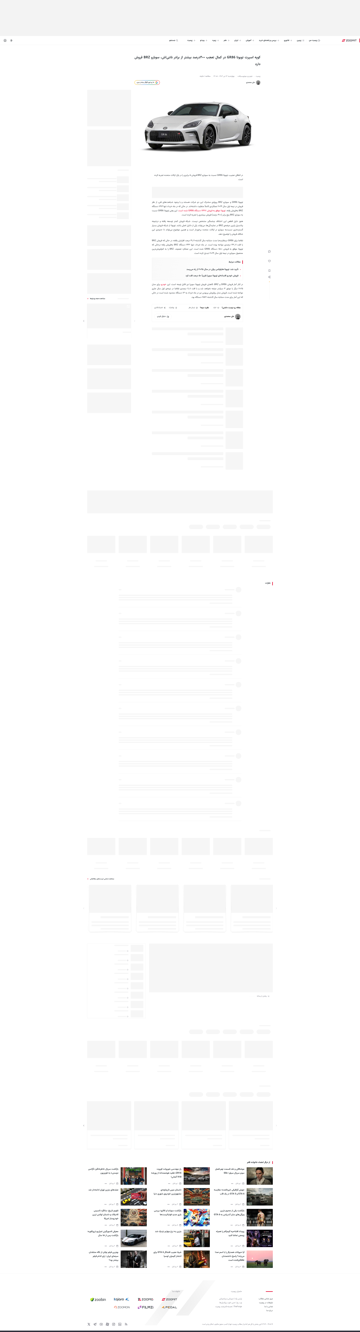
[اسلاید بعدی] (83, 321)
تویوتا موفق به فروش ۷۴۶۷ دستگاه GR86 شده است (202, 210)
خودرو (163, 284)
